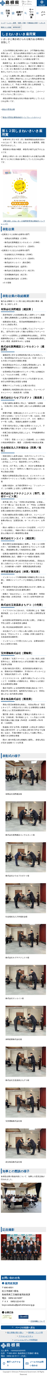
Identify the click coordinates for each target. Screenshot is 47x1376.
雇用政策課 (16, 27)
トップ (3, 23)
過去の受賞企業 (8, 109)
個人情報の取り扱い (15, 1332)
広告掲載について (37, 1321)
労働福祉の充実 (32, 23)
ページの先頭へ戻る (25, 1327)
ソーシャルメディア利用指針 (26, 1339)
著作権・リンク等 (35, 1332)
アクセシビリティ (26, 1336)
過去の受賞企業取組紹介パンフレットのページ (22, 117)
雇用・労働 (22, 23)
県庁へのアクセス (13, 1363)
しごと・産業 (11, 23)
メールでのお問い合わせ (36, 1363)
